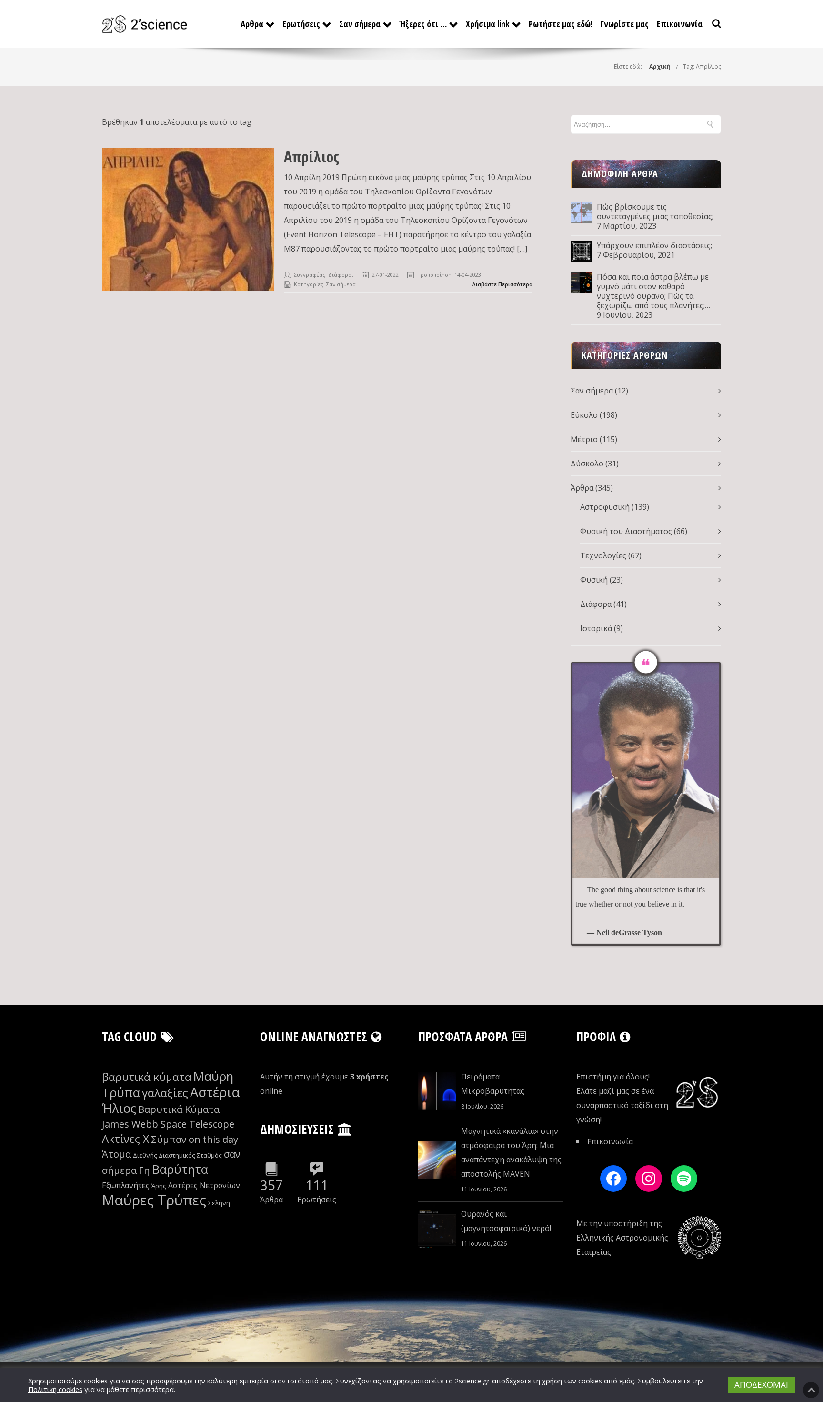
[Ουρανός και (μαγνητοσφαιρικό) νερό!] (437, 1229)
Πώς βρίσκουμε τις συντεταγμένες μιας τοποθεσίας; (655, 211)
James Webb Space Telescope (168, 1124)
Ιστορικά (596, 628)
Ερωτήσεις (301, 24)
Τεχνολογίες (603, 555)
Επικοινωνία (680, 24)
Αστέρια (215, 1092)
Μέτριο (584, 439)
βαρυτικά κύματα (146, 1076)
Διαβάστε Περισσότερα (502, 284)
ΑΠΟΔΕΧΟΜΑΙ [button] (761, 1384)
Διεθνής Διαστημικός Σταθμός (177, 1155)
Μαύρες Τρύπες (154, 1200)
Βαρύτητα (180, 1169)
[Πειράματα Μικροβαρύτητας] (437, 1091)
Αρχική (660, 66)
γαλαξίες (165, 1092)
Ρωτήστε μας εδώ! (560, 24)
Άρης (158, 1185)
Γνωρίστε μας (625, 24)
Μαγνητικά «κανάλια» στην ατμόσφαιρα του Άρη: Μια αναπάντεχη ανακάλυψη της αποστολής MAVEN (511, 1152)
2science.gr (472, 1380)
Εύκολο (584, 415)
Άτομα (116, 1154)
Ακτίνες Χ (125, 1138)
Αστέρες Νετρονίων (204, 1185)
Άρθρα (252, 24)
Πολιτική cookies (55, 1389)
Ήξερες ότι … (423, 24)
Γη (144, 1170)
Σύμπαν (169, 1139)
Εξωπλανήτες (126, 1185)
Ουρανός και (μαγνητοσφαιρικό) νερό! (506, 1221)
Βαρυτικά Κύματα (179, 1109)
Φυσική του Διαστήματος (626, 531)
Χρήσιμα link (488, 24)
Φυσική (594, 580)
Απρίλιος (311, 156)
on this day (213, 1139)
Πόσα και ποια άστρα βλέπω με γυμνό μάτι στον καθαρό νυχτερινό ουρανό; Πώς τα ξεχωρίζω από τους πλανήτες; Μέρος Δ (653, 291)
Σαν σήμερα (360, 24)
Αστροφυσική (605, 507)
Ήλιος (119, 1108)
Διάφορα (596, 604)
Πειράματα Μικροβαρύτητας (492, 1083)
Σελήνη (219, 1203)
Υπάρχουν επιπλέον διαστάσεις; (654, 245)
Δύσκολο (587, 463)
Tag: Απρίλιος (702, 66)
